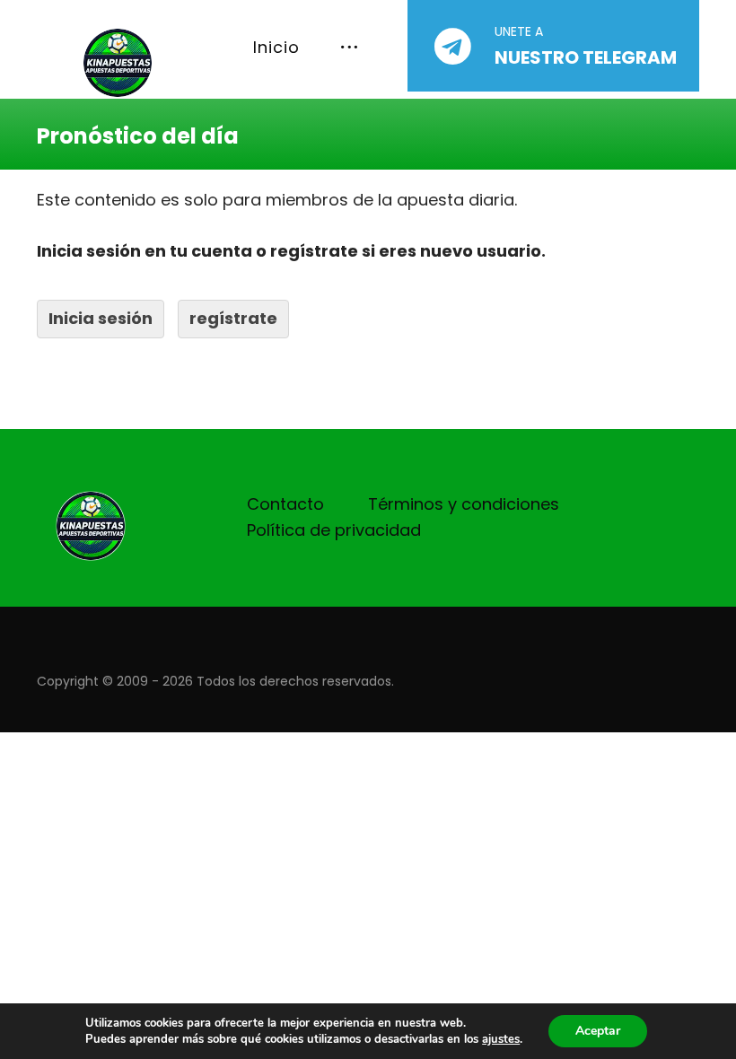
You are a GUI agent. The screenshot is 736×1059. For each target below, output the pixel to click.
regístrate (233, 318)
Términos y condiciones (463, 504)
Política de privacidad (334, 530)
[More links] (349, 48)
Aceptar (597, 1030)
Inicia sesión (100, 318)
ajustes (501, 1039)
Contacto (285, 504)
